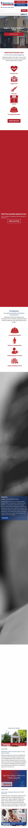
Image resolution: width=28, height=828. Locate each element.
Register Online (21, 2)
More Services (14, 121)
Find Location (14, 221)
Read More (5, 518)
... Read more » (11, 767)
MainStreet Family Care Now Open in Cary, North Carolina (13, 752)
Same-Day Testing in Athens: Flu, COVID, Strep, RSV (12, 792)
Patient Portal (21, 5)
